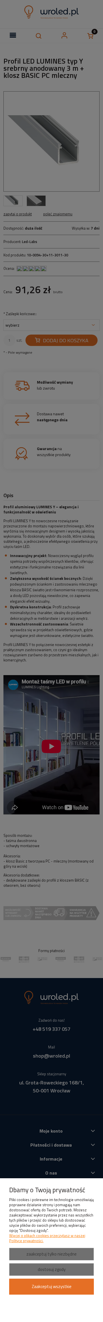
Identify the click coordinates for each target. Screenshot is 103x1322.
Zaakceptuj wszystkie (52, 1286)
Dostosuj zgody (52, 1269)
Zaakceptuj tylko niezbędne (51, 1254)
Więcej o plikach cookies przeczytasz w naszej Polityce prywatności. (47, 1238)
